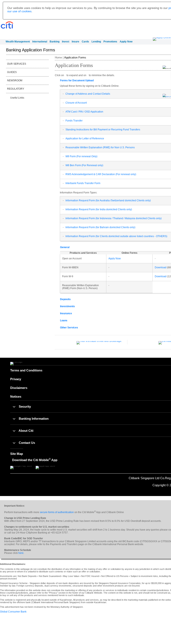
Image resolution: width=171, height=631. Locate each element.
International (39, 41)
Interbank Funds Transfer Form (82, 183)
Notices (15, 396)
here (21, 553)
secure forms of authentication (57, 512)
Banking (54, 41)
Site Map (16, 453)
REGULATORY (15, 88)
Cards (85, 41)
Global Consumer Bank (13, 611)
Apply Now (126, 41)
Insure (75, 41)
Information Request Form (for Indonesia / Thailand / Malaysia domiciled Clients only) (113, 218)
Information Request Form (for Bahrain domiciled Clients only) (100, 227)
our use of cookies (19, 11)
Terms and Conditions (26, 370)
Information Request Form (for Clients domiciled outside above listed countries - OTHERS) (116, 236)
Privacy (15, 379)
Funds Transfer (74, 120)
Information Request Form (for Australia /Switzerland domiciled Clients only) (108, 200)
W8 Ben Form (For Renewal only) (84, 165)
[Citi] (7, 25)
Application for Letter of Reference (84, 138)
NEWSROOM (14, 80)
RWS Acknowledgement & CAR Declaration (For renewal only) (100, 174)
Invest (65, 41)
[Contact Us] (167, 95)
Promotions (110, 41)
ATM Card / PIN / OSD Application (84, 111)
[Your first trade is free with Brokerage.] (99, 344)
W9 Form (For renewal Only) (81, 156)
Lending (96, 41)
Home (58, 57)
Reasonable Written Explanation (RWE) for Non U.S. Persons (100, 147)
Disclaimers (18, 388)
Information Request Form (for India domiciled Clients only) (98, 209)
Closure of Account (76, 102)
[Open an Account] (162, 39)
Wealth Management (18, 41)
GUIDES (12, 72)
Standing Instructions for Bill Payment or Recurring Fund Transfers (102, 129)
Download (160, 267)
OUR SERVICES (16, 63)
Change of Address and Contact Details (87, 93)
